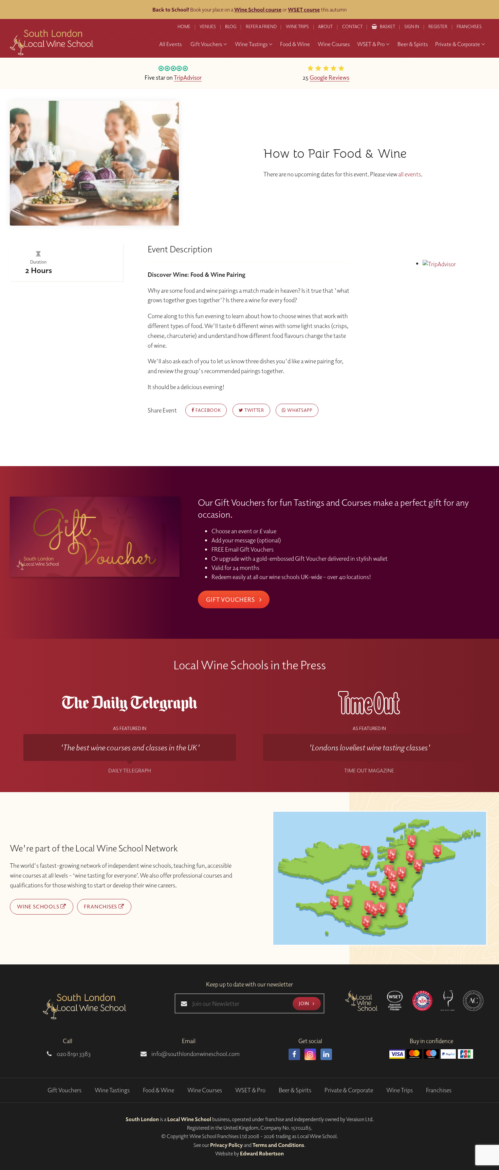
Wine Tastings (112, 1090)
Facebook (207, 410)
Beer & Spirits (295, 1090)
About (325, 26)
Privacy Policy (226, 1145)
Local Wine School (189, 1119)
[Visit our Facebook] (294, 1054)
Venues (208, 26)
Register (437, 26)
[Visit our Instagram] (310, 1054)
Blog (230, 26)
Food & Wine (158, 1090)
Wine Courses (204, 1090)
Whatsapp (299, 410)
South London (142, 1119)
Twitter (253, 410)
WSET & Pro (250, 1090)
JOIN (304, 1003)
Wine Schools (38, 906)
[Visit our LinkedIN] (326, 1054)
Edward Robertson (262, 1153)
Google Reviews (329, 77)
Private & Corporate (349, 1090)
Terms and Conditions (278, 1145)
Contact (352, 26)
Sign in (411, 26)
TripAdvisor (188, 77)
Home (184, 26)
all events (409, 174)
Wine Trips (399, 1090)
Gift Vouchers (231, 599)
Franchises (469, 26)
